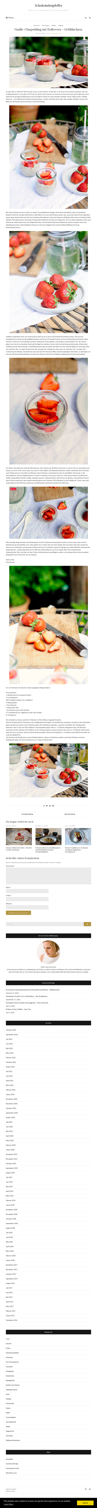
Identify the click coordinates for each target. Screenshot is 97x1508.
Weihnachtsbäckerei (13, 1440)
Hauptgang (9, 1371)
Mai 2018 (9, 1242)
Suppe (8, 1408)
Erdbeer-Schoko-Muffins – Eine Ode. (18, 1009)
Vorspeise (9, 1436)
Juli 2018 (9, 1233)
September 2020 (12, 1113)
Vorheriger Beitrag (27, 814)
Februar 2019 (10, 1200)
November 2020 (11, 1104)
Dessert (37, 25)
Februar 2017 (10, 1311)
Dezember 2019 (11, 1154)
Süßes (54, 25)
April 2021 (9, 1081)
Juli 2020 (9, 1122)
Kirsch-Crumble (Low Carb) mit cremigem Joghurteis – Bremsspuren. (76, 850)
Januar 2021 (10, 1094)
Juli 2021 (9, 1071)
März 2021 (10, 1085)
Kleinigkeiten (10, 1380)
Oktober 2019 (11, 1163)
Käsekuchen (10, 1376)
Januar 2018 (10, 1260)
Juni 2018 (9, 1237)
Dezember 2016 (11, 1320)
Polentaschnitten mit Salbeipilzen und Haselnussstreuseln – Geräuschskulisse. (47, 850)
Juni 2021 (9, 1076)
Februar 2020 (10, 1145)
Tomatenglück (11, 1417)
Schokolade (10, 1403)
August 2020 (10, 1117)
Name (8, 887)
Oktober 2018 (11, 1219)
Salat (7, 1394)
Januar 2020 (10, 1150)
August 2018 (10, 1228)
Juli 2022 (9, 1039)
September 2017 (12, 1279)
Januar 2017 (10, 1316)
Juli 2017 (9, 1288)
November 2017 (11, 1269)
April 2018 (9, 1246)
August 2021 (10, 1067)
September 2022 (12, 1034)
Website (9, 904)
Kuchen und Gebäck (13, 1385)
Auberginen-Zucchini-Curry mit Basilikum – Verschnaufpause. (27, 996)
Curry (8, 1339)
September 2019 (12, 1168)
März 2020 (10, 1140)
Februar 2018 (10, 1256)
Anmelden (9, 1459)
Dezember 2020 (11, 1099)
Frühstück (9, 1357)
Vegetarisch (10, 1431)
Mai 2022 (9, 1048)
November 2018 (11, 1214)
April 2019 (9, 1191)
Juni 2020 (9, 1127)
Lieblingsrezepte (11, 1390)
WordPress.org (11, 1473)
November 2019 (11, 1159)
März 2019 (10, 1196)
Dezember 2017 (11, 1265)
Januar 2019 (10, 1205)
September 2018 (12, 1223)
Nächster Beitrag (70, 814)
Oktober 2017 (11, 1274)
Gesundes (46, 25)
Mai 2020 (9, 1131)
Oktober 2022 (11, 1030)
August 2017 (10, 1283)
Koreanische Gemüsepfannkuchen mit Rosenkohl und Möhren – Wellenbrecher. (33, 990)
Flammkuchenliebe (12, 1353)
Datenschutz (11, 1489)
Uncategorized (11, 1422)
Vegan (60, 25)
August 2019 (10, 1173)
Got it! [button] (85, 1503)
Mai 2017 (9, 1297)
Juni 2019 (9, 1182)
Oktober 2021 (11, 1062)
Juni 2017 (9, 1292)
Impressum (10, 1491)
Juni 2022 (9, 1044)
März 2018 (10, 1251)
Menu (11, 18)
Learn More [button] (8, 1504)
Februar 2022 (10, 1058)
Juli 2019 (9, 1177)
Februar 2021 (10, 1090)
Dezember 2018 (11, 1210)
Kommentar (10, 866)
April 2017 (9, 1302)
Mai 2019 (9, 1187)
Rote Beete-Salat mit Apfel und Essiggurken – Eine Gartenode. (27, 1003)
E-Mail (8, 895)
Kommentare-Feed (12, 1468)
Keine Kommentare (54, 33)
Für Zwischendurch (12, 1362)
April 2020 (9, 1136)
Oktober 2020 (11, 1108)
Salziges (8, 1399)
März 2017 (10, 1306)
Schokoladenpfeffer (48, 5)
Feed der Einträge (12, 1464)
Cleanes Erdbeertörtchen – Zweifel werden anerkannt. (18, 849)
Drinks (8, 1348)
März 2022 (10, 1053)
